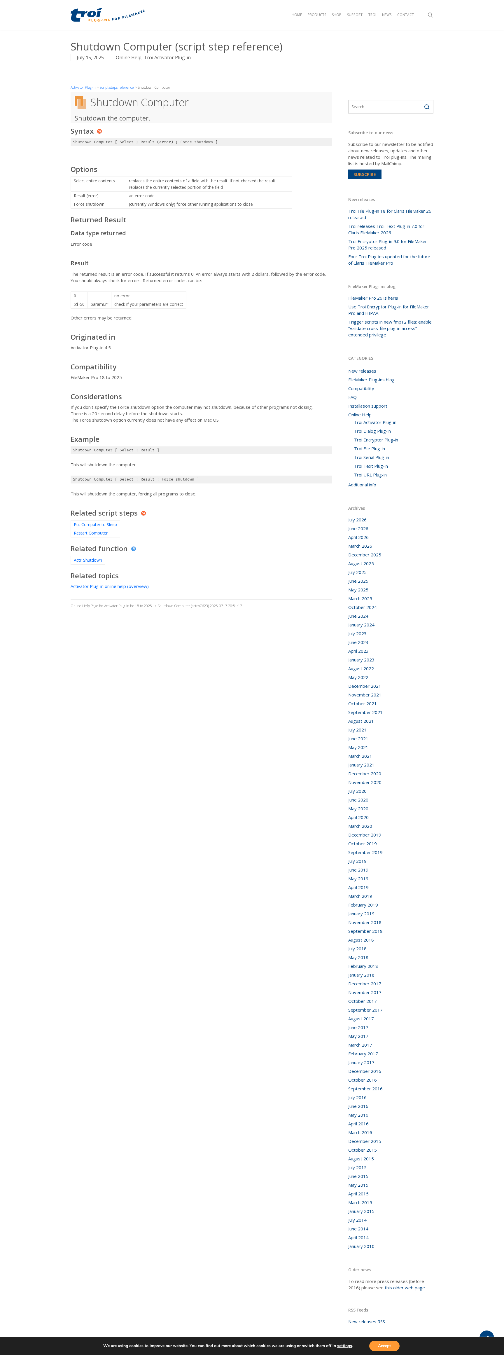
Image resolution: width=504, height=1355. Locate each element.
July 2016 (357, 1097)
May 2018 (358, 957)
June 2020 (358, 800)
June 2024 (358, 616)
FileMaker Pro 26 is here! (373, 298)
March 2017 (360, 1045)
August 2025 (361, 563)
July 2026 (357, 520)
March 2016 (360, 1132)
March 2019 (360, 896)
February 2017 (363, 1054)
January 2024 (361, 625)
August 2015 (361, 1159)
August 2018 (361, 940)
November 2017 (365, 992)
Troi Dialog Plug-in (372, 431)
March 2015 (360, 1202)
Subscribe (365, 174)
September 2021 (365, 712)
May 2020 (358, 808)
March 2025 (360, 598)
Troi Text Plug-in (371, 466)
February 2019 (363, 905)
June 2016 (358, 1106)
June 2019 (358, 870)
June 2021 (358, 738)
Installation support (367, 406)
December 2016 (364, 1071)
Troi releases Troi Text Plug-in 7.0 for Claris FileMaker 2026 (386, 229)
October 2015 (362, 1150)
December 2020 (364, 773)
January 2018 (361, 975)
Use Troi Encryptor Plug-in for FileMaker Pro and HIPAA (388, 310)
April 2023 (358, 651)
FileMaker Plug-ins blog (371, 380)
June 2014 (358, 1229)
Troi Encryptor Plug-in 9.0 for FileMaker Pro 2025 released (387, 244)
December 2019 (364, 835)
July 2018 (357, 948)
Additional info (362, 485)
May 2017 (358, 1036)
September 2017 (365, 1010)
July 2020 (357, 791)
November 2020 (365, 782)
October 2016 (362, 1080)
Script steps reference (116, 87)
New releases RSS (366, 1321)
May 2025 (358, 590)
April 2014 (358, 1237)
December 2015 (364, 1141)
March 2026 (360, 546)
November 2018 (365, 922)
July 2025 (357, 572)
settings (344, 1346)
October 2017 (362, 1001)
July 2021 (357, 730)
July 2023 (357, 633)
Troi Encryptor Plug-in (376, 440)
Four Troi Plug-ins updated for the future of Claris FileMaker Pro (389, 260)
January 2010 (361, 1246)
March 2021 (360, 756)
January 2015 (361, 1211)
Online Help (128, 57)
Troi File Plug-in (369, 448)
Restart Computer (91, 533)
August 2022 (361, 668)
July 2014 (357, 1220)
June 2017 (358, 1027)
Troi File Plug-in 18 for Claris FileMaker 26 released (389, 214)
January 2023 (361, 660)
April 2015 (358, 1194)
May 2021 (358, 747)
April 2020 (358, 817)
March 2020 (360, 826)
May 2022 (358, 677)
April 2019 (358, 887)
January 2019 (361, 913)
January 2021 (361, 765)
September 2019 (365, 852)
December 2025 (364, 555)
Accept (384, 1346)
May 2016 (358, 1115)
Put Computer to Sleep (95, 524)
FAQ (352, 397)
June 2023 (358, 642)
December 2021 (364, 686)
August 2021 (361, 721)
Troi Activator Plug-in (167, 57)
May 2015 (358, 1185)
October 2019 (362, 843)
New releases (362, 371)
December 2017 (364, 983)
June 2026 (358, 528)
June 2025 (358, 581)
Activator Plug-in (83, 87)
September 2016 (365, 1089)
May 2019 (358, 878)
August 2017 (361, 1019)
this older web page (405, 1288)
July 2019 (357, 861)
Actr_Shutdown (88, 560)
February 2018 (363, 966)
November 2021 (365, 695)
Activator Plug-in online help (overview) (110, 586)
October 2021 (362, 703)
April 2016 (358, 1124)
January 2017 (361, 1062)
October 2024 (362, 607)
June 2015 (358, 1176)
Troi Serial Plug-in (371, 457)
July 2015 (357, 1167)
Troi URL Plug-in (370, 475)
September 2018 (365, 931)
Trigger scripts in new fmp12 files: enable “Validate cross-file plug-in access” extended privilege (390, 328)
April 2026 (358, 537)
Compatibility (361, 388)
